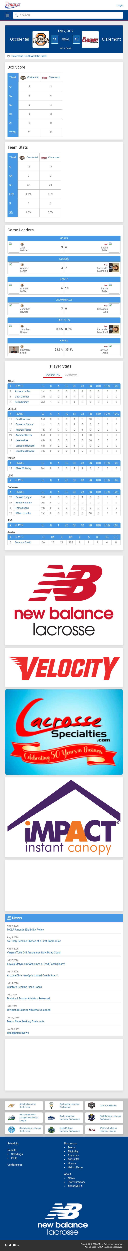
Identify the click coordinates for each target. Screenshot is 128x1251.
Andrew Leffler (22, 391)
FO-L (116, 386)
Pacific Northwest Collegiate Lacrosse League (29, 1117)
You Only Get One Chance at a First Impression (34, 941)
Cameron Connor (25, 424)
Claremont (54, 77)
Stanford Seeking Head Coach (24, 987)
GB (10, 185)
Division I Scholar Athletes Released (28, 998)
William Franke (23, 513)
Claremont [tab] (72, 374)
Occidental (32, 77)
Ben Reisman (23, 419)
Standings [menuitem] (17, 1154)
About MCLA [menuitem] (75, 1186)
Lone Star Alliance (108, 1105)
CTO (98, 386)
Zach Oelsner (22, 396)
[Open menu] (7, 15)
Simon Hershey (24, 502)
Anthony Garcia (24, 435)
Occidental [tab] (53, 374)
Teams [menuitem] (72, 1147)
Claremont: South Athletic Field (28, 56)
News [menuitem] (71, 1178)
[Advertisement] (64, 885)
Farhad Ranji (22, 508)
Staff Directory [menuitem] (76, 1182)
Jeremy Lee (22, 440)
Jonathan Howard (25, 445)
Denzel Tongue (24, 497)
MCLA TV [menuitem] (73, 1159)
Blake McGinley (24, 468)
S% (11, 212)
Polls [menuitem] (14, 1158)
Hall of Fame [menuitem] (75, 1167)
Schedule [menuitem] (13, 1143)
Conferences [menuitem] (15, 1164)
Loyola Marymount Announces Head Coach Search (36, 964)
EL (43, 386)
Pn (90, 386)
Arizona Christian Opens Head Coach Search (32, 975)
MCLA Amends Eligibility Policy (25, 929)
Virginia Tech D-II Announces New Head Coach (34, 952)
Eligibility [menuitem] (73, 1151)
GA (10, 175)
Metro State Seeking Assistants (25, 1021)
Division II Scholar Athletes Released (28, 1010)
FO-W (107, 386)
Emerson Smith (23, 542)
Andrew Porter (23, 429)
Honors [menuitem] (72, 1163)
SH (74, 386)
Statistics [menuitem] (73, 1155)
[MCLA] (13, 5)
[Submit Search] (16, 15)
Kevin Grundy (22, 402)
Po (66, 386)
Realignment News (18, 1032)
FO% (11, 194)
